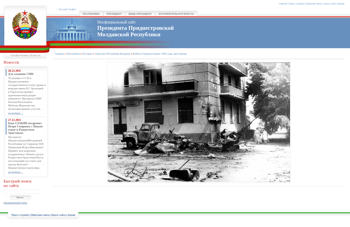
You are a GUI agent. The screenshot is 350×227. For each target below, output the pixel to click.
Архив (341, 3)
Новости (11, 62)
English (72, 9)
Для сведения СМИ (20, 74)
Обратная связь (313, 3)
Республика (91, 14)
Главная (283, 3)
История (87, 53)
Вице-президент (140, 14)
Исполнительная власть (176, 14)
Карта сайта (330, 3)
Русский (63, 9)
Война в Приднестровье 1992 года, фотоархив (160, 53)
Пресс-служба (296, 3)
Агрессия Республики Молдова (112, 53)
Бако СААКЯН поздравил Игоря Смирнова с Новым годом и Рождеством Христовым (25, 128)
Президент (114, 14)
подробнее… (15, 113)
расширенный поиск (15, 202)
